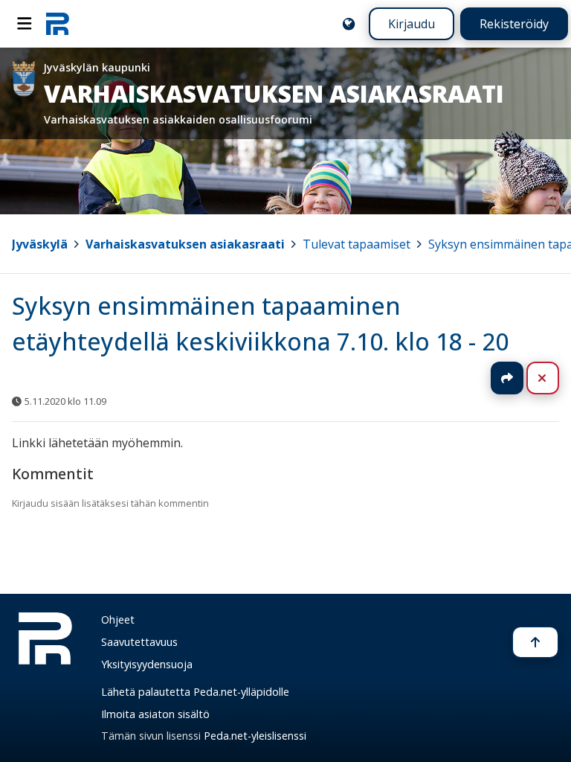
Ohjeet (118, 619)
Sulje (554, 378)
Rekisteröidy (514, 24)
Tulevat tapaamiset (356, 244)
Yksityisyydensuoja (147, 664)
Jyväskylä (40, 244)
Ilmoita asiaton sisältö (155, 714)
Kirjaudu (411, 24)
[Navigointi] (24, 23)
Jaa (507, 378)
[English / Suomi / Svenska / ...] (349, 24)
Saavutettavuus (139, 642)
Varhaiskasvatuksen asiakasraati (185, 244)
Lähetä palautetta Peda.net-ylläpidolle (195, 692)
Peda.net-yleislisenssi (255, 736)
